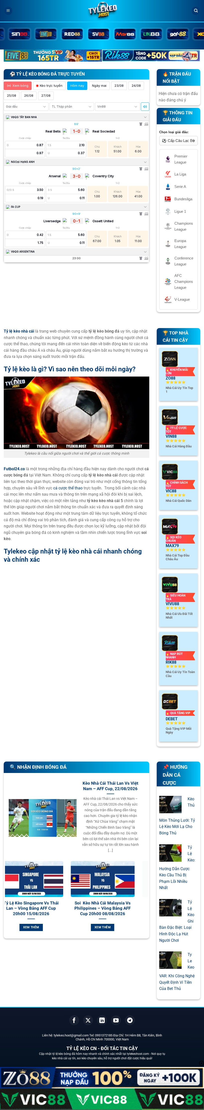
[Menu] (8, 11)
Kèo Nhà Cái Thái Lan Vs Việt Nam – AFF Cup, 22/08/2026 (110, 786)
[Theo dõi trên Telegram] (130, 1020)
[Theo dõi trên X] (88, 1020)
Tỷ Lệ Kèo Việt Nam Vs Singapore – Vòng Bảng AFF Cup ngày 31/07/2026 (115, 908)
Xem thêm (43, 927)
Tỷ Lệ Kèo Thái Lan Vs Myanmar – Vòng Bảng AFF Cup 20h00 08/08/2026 (43, 908)
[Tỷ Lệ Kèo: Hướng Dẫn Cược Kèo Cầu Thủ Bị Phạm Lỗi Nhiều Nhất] (170, 858)
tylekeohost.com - (139, 1054)
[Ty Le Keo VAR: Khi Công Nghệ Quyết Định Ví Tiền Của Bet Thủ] (170, 965)
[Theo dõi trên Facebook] (74, 1020)
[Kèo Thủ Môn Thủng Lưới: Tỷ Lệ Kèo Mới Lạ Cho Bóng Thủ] (170, 810)
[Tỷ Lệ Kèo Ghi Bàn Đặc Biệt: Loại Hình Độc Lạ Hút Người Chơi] (170, 913)
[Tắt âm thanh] (145, 106)
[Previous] (7, 901)
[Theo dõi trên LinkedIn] (102, 1020)
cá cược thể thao (68, 488)
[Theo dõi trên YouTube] (116, 1020)
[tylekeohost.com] (102, 11)
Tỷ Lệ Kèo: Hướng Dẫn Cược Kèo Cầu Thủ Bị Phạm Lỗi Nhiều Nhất (177, 867)
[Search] (196, 11)
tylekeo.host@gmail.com (71, 1035)
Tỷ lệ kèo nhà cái (19, 331)
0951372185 (103, 1035)
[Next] (145, 901)
